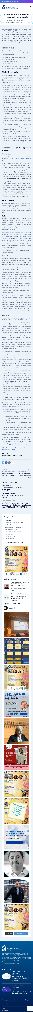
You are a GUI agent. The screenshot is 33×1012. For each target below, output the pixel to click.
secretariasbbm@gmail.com (11, 963)
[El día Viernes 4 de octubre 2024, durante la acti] (16, 704)
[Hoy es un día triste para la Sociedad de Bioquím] (16, 864)
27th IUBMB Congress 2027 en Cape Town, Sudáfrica (18, 598)
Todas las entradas (17, 20)
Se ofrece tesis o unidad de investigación (12, 489)
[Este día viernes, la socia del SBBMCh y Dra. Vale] (16, 757)
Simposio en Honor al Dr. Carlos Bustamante (21, 992)
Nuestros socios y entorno (12, 534)
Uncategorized (9, 538)
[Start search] (30, 7)
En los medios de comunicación (14, 527)
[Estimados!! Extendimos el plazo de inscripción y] (16, 811)
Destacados (8, 525)
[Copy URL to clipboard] (12, 462)
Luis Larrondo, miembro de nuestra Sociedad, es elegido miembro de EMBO (19, 587)
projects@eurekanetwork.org (22, 176)
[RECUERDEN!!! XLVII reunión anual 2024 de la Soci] (16, 784)
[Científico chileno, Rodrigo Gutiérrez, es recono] (16, 890)
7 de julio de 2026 (17, 583)
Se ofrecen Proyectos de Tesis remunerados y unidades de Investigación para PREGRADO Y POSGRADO (16, 505)
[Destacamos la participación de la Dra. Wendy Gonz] (16, 624)
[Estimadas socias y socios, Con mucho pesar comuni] (16, 731)
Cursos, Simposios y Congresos (14, 522)
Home (8, 20)
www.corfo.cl (5, 226)
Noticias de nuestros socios (13, 531)
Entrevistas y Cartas (11, 529)
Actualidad (8, 520)
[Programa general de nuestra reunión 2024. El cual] (16, 651)
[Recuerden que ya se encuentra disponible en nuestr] (16, 837)
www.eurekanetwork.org (12, 455)
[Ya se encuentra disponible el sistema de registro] (16, 917)
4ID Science (5, 1010)
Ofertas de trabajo (8, 485)
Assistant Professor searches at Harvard (14, 496)
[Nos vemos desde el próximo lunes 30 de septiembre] (16, 678)
